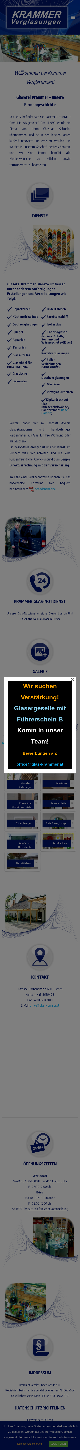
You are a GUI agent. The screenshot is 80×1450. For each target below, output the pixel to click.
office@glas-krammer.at (40, 764)
